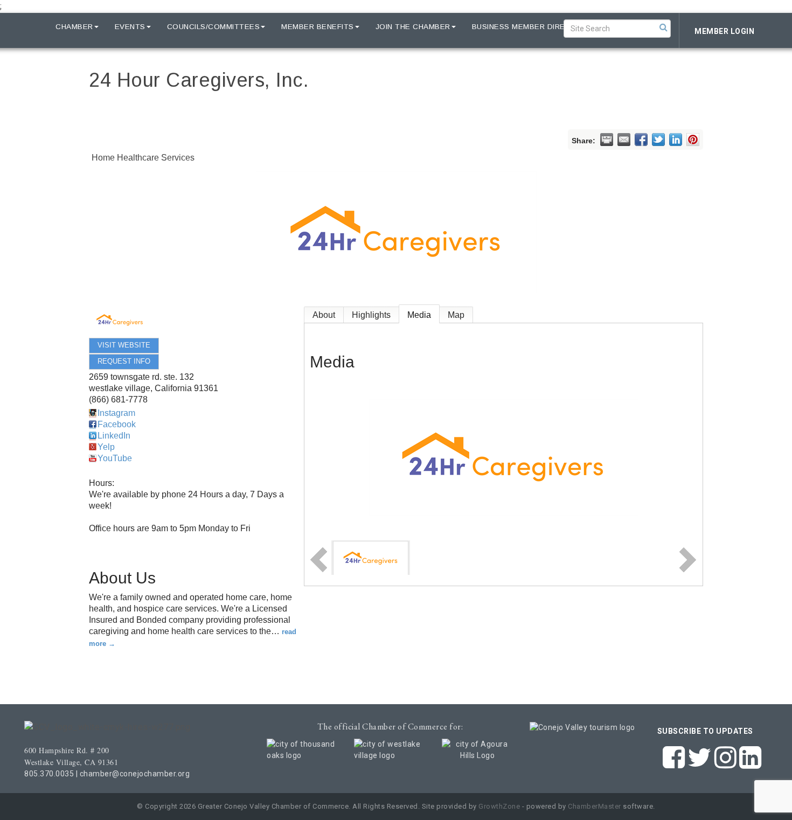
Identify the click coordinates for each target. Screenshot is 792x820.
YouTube (115, 458)
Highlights (371, 314)
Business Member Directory (532, 27)
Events (130, 27)
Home (28, 27)
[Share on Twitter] (658, 139)
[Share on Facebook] (641, 139)
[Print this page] (606, 139)
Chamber (74, 27)
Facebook (117, 424)
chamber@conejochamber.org (135, 773)
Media (419, 314)
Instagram (116, 413)
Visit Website (124, 345)
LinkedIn (114, 435)
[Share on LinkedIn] (675, 139)
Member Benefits (317, 27)
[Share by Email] (623, 139)
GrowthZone (499, 806)
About (323, 314)
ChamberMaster (594, 806)
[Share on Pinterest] (692, 139)
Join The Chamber (413, 27)
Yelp (106, 446)
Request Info (124, 361)
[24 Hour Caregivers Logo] (370, 557)
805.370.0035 (49, 773)
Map (456, 314)
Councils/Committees (213, 27)
